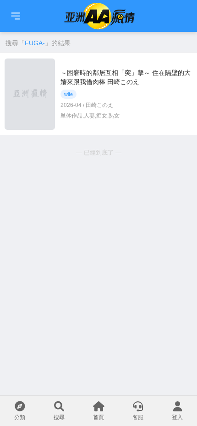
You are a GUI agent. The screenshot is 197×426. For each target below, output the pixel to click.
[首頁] (15, 16)
